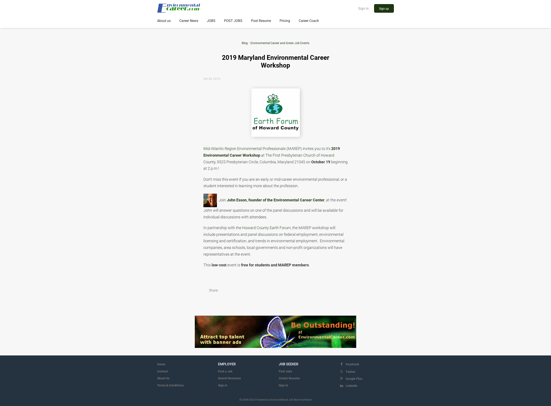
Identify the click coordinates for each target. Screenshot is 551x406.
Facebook (352, 364)
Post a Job (225, 371)
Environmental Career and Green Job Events (280, 43)
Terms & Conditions (170, 385)
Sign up (384, 8)
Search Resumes (229, 378)
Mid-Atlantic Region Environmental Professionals (244, 148)
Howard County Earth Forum (266, 227)
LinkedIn (352, 385)
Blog (245, 43)
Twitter (351, 372)
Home (161, 364)
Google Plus (354, 378)
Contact (162, 371)
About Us (163, 378)
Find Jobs (285, 371)
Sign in (363, 8)
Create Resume (289, 378)
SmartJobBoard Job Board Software (290, 399)
